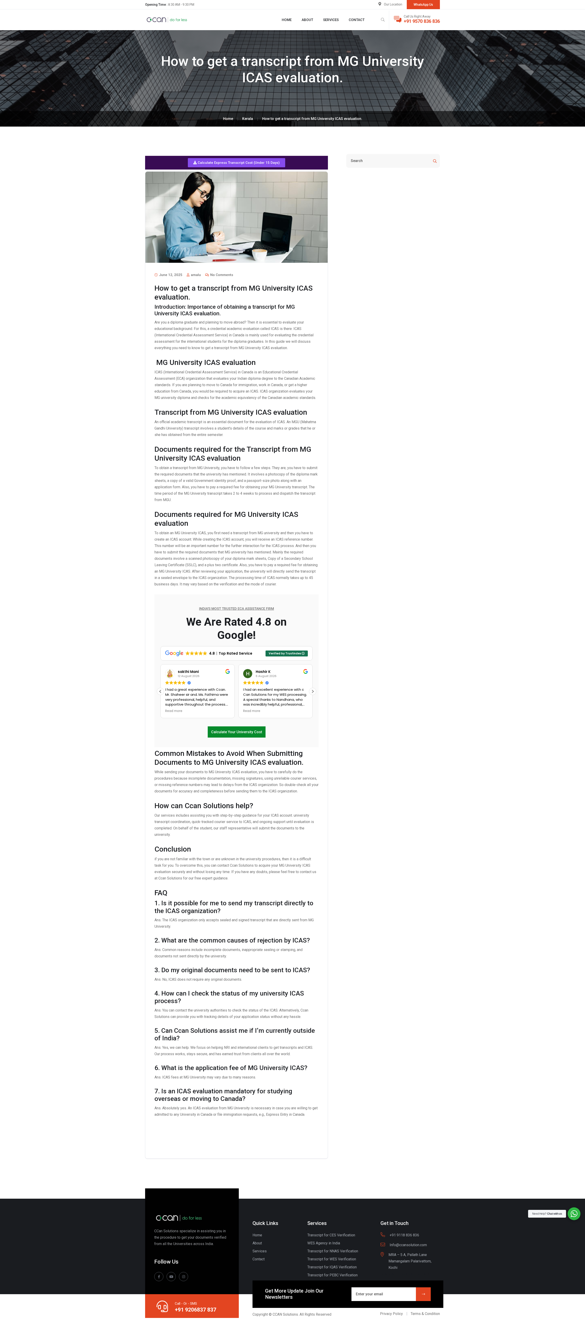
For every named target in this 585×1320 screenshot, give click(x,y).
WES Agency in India (323, 1243)
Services (331, 20)
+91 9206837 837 (195, 1310)
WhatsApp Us (423, 4)
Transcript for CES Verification (331, 1235)
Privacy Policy (391, 1314)
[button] (236, 162)
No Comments (221, 275)
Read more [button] (173, 711)
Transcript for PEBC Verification (332, 1275)
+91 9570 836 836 (422, 21)
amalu (195, 275)
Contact (356, 20)
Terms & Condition (425, 1314)
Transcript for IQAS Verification (332, 1267)
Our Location (393, 4)
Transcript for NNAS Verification (332, 1251)
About (307, 20)
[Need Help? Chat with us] (574, 1213)
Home (287, 20)
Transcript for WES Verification (331, 1259)
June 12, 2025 (170, 275)
